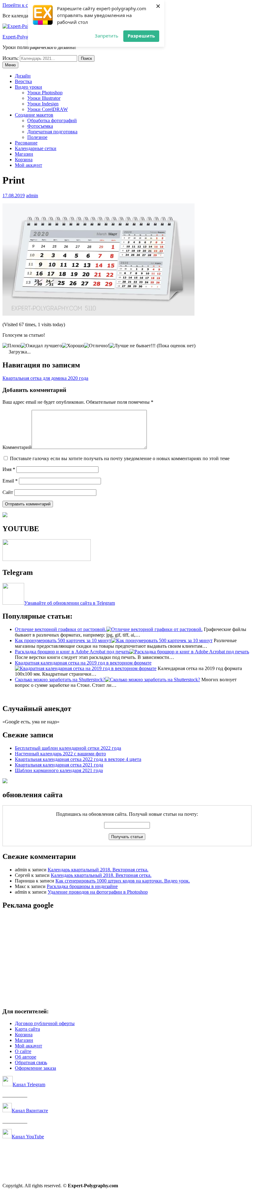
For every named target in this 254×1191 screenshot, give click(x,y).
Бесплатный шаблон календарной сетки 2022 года (68, 748)
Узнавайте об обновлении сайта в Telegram (69, 603)
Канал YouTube (28, 1136)
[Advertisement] (127, 959)
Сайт (7, 492)
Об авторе (25, 1057)
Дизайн (23, 75)
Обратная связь (31, 1062)
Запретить (106, 36)
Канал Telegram (29, 1084)
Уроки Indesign (43, 103)
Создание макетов (34, 115)
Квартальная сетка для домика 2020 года (45, 378)
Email (10, 480)
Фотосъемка (40, 126)
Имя (8, 469)
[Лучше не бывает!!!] (132, 346)
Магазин (24, 154)
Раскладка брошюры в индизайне (82, 886)
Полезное (37, 137)
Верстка (23, 81)
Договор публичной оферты (45, 1023)
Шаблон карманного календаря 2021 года (59, 770)
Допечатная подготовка (52, 131)
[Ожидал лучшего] (41, 346)
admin (32, 195)
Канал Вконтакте (30, 1110)
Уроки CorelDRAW (47, 109)
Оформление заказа (35, 1068)
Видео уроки (28, 87)
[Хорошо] (73, 346)
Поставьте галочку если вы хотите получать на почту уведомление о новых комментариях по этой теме (120, 458)
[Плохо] (11, 346)
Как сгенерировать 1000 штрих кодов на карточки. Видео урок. (122, 880)
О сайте (23, 1051)
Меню (10, 65)
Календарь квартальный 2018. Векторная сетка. (98, 869)
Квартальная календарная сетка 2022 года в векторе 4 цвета (78, 759)
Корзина (24, 159)
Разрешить (141, 36)
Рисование (26, 142)
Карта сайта (27, 1029)
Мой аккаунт (28, 165)
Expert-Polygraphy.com (25, 36)
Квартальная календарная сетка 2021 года (59, 764)
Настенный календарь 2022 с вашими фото (60, 753)
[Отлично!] (96, 346)
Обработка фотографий (52, 120)
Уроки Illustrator (43, 98)
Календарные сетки (35, 148)
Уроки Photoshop (45, 92)
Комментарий (17, 447)
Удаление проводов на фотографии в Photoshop (98, 892)
